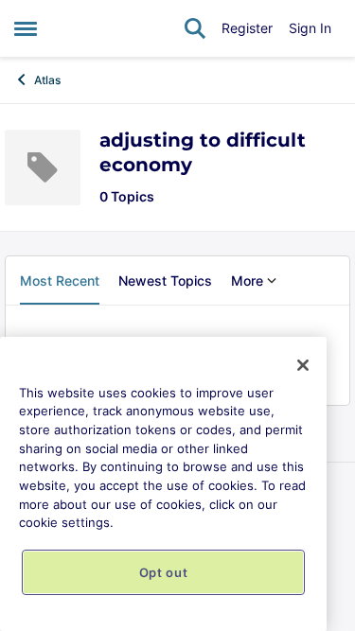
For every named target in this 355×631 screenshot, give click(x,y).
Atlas (47, 80)
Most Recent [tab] (59, 280)
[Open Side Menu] (25, 28)
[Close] (303, 365)
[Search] (195, 28)
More (247, 280)
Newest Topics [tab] (165, 280)
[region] (163, 484)
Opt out (163, 572)
